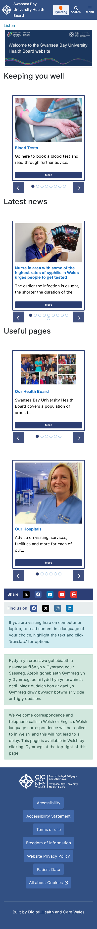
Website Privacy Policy (48, 856)
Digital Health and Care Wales (56, 911)
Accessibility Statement (48, 816)
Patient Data (48, 869)
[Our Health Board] (48, 390)
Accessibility (48, 802)
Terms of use (48, 829)
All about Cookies (46, 882)
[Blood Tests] (48, 138)
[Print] (74, 594)
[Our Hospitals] (48, 514)
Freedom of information (48, 842)
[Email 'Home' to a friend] (62, 594)
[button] (18, 187)
